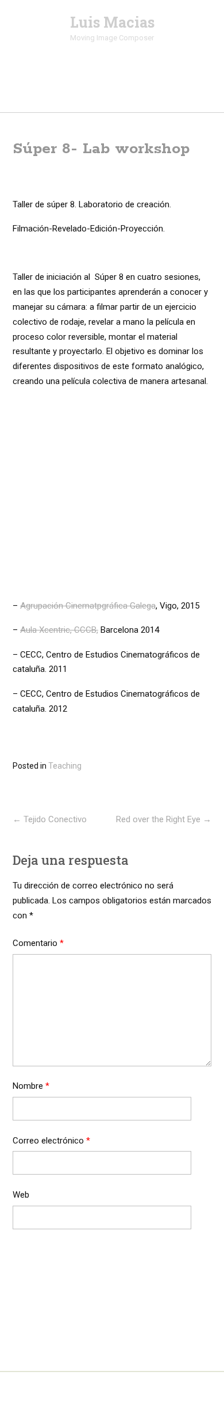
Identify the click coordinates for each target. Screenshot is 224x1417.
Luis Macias (112, 22)
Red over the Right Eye (163, 819)
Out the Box (131, 1393)
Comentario (38, 943)
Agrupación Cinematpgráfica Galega (88, 606)
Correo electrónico (51, 1140)
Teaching (65, 765)
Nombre (31, 1086)
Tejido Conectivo (50, 819)
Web (21, 1195)
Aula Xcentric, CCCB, (59, 630)
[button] (112, 91)
